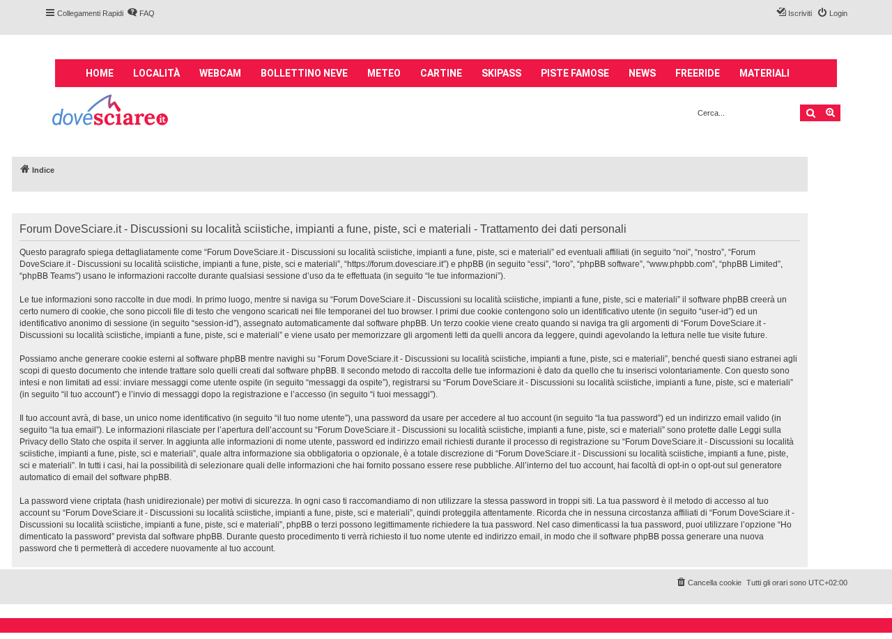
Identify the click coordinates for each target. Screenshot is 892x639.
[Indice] (111, 112)
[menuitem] (141, 13)
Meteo (384, 73)
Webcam (220, 73)
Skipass (501, 73)
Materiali (764, 73)
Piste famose (575, 73)
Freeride (697, 73)
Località (156, 73)
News (642, 73)
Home (100, 73)
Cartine (441, 73)
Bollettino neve (304, 73)
